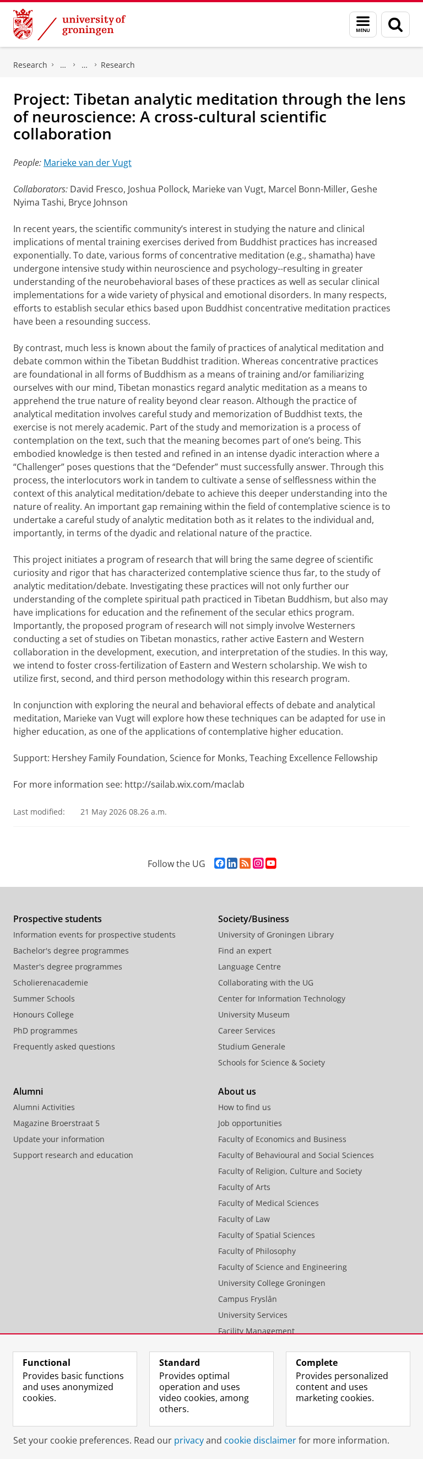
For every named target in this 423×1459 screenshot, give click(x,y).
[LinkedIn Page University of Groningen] (232, 863)
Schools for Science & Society (271, 1062)
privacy (189, 1440)
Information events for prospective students (94, 934)
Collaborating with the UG (265, 982)
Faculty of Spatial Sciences (266, 1235)
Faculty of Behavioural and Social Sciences (296, 1155)
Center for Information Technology (281, 998)
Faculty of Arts (244, 1187)
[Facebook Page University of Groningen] (219, 863)
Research (30, 65)
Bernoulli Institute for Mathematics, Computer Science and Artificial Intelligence (63, 65)
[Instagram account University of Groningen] (258, 863)
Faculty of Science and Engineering (282, 1267)
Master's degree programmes (67, 966)
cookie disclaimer (260, 1440)
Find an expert (245, 950)
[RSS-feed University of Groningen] (245, 863)
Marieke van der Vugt (88, 163)
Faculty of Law (244, 1219)
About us (237, 1091)
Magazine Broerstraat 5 (56, 1123)
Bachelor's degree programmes (71, 950)
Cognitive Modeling (84, 65)
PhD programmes (45, 1030)
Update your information (59, 1139)
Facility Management (256, 1331)
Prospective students (57, 918)
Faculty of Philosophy (257, 1251)
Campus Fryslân (247, 1299)
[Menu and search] (363, 25)
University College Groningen (272, 1283)
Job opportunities (250, 1123)
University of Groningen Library (276, 934)
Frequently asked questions (64, 1046)
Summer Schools (44, 998)
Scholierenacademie (50, 982)
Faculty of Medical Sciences (268, 1203)
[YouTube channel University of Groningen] (270, 863)
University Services (253, 1315)
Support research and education (73, 1155)
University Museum (254, 1014)
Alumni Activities (44, 1107)
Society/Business (253, 918)
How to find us (244, 1107)
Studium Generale (251, 1046)
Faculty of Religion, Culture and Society (290, 1171)
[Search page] (395, 25)
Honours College (43, 1014)
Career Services (246, 1030)
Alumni (28, 1091)
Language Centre (249, 966)
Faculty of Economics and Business (282, 1139)
